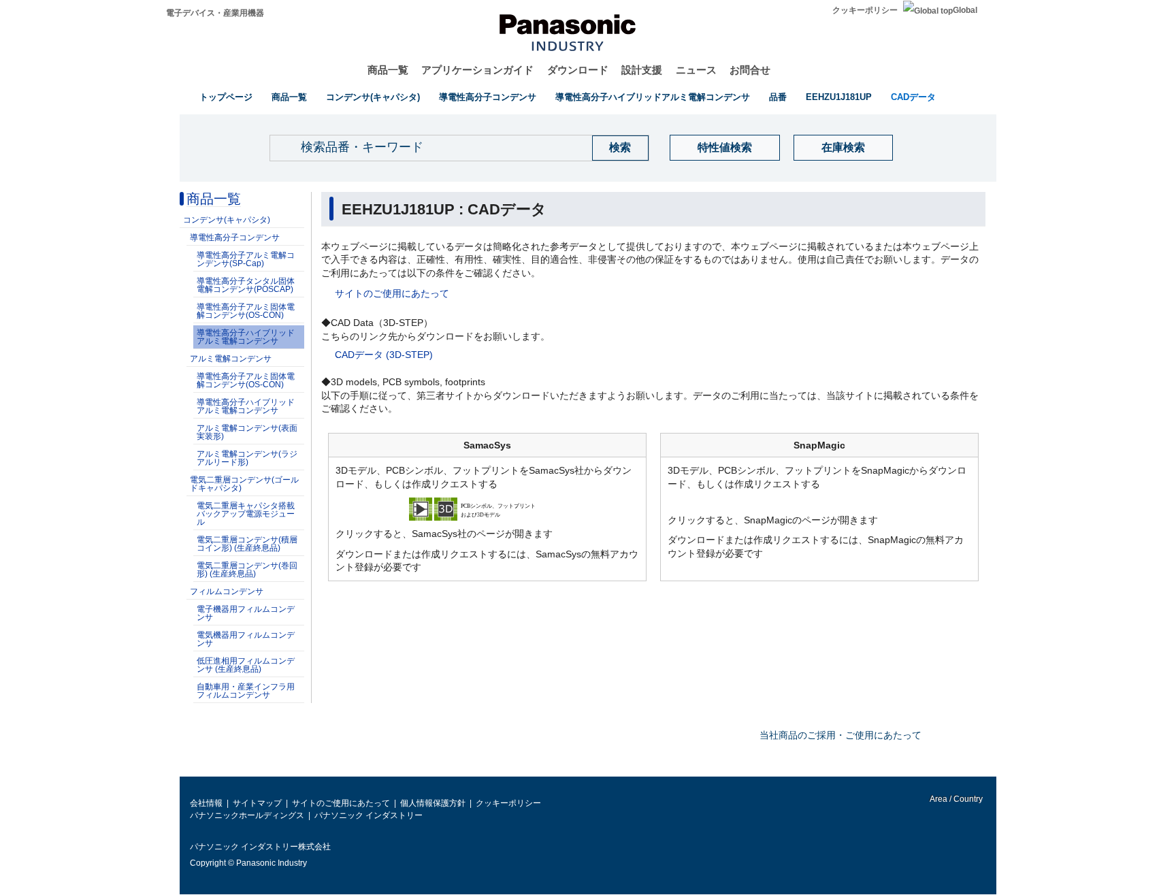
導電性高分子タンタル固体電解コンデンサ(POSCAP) (246, 285)
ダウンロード (577, 70)
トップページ (225, 97)
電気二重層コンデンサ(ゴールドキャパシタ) (244, 484)
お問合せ (750, 70)
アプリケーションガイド (477, 70)
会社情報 (206, 803)
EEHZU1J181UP (839, 97)
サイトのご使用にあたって (392, 293)
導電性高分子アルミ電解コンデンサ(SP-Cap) (246, 259)
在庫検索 (843, 147)
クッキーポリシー (865, 10)
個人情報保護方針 (433, 803)
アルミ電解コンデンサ (231, 358)
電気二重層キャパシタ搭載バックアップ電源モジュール (246, 514)
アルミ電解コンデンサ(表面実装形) (247, 432)
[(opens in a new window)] (487, 508)
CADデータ (913, 97)
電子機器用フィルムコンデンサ (246, 613)
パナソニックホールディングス (247, 815)
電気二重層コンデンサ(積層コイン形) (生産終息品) (247, 544)
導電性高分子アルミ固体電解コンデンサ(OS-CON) (246, 311)
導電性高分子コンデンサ (487, 97)
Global (965, 10)
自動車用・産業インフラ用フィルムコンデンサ (246, 691)
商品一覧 (388, 70)
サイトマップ (257, 803)
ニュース (696, 70)
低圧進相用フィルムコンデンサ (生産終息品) (246, 665)
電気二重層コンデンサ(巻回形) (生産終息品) (247, 570)
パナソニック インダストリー (368, 815)
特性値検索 (725, 147)
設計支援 (641, 70)
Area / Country (955, 799)
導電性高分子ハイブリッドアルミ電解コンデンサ (652, 97)
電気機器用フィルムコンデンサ (246, 639)
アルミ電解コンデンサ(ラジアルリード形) (247, 458)
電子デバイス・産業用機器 (215, 13)
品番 (778, 97)
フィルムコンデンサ (226, 591)
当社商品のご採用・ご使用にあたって (840, 735)
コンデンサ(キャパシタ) (373, 97)
